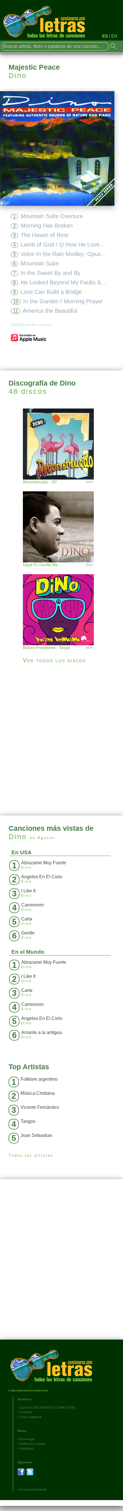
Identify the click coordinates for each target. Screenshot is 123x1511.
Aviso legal (26, 1439)
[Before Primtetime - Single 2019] (61, 603)
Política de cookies (32, 1443)
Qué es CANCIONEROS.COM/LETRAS (47, 1407)
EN (114, 36)
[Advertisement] (61, 739)
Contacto (25, 1412)
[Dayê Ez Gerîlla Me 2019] (61, 521)
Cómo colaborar (30, 1417)
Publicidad (26, 1448)
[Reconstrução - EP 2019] (61, 443)
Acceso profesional (32, 1489)
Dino (18, 75)
